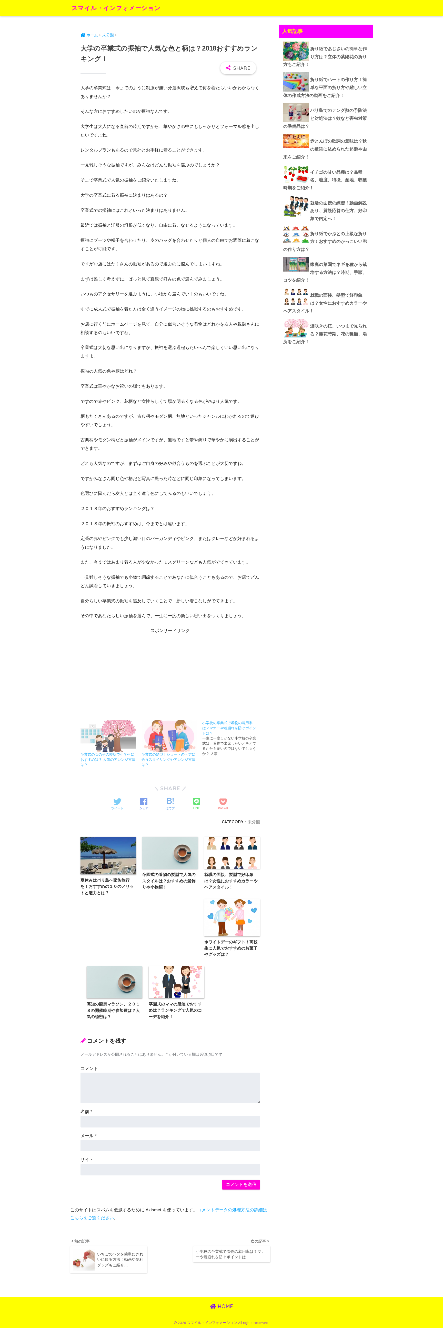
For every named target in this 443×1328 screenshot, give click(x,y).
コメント (89, 1068)
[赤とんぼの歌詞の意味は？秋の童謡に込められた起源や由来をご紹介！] (325, 134)
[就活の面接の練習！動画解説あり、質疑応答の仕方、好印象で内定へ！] (325, 195)
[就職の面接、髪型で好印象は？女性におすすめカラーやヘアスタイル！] (325, 288)
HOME (224, 1306)
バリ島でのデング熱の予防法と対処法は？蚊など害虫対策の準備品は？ (325, 118)
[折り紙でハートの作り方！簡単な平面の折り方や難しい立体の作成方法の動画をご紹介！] (325, 72)
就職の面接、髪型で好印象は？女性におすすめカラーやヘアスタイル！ (325, 303)
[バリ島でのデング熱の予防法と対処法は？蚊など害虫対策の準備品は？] (325, 103)
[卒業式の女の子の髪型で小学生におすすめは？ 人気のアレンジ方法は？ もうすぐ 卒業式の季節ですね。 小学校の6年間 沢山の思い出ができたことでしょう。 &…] (108, 736)
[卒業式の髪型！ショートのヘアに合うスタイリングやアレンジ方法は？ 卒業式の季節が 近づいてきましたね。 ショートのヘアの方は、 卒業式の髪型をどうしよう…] (169, 736)
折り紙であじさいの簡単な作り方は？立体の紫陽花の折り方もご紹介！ (325, 56)
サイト (87, 1159)
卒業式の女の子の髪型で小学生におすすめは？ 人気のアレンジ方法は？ (107, 759)
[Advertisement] (170, 670)
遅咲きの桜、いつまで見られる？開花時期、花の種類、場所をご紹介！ (325, 334)
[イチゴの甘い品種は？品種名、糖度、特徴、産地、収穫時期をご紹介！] (325, 165)
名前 (86, 1111)
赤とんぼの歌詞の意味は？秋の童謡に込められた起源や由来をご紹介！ (325, 149)
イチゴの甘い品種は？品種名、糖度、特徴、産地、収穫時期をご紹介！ (325, 180)
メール (88, 1135)
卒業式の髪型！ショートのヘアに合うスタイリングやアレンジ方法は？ (168, 759)
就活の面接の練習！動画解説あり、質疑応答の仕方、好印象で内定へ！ (338, 211)
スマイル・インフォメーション (116, 8)
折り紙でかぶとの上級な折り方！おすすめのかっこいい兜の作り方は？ (325, 241)
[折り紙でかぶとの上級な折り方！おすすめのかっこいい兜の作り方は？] (325, 226)
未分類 (254, 821)
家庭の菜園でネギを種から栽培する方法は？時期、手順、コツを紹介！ (325, 272)
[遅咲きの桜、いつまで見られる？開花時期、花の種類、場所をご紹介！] (325, 319)
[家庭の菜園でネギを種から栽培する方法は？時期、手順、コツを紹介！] (325, 257)
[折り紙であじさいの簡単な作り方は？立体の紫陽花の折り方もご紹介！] (325, 41)
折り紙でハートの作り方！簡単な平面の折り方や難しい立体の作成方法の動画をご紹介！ (325, 87)
